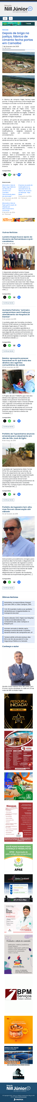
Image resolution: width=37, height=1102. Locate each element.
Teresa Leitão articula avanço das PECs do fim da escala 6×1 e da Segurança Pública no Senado (17, 639)
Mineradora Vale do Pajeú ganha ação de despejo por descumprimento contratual (9, 207)
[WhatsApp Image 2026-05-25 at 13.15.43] (18, 750)
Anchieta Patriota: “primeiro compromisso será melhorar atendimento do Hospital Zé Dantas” (16, 313)
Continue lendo (8, 303)
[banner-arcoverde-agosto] (18, 220)
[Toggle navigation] (5, 18)
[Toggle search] (11, 18)
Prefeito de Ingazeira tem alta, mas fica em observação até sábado (17, 509)
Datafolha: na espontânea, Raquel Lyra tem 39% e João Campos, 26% (17, 604)
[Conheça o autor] (18, 668)
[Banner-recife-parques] (18, 786)
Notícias (5, 30)
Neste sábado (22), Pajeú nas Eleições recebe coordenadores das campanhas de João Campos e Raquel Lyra (19, 621)
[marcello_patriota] (18, 1074)
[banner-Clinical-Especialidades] (18, 822)
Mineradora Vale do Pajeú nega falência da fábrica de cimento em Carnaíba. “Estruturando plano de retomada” (8, 190)
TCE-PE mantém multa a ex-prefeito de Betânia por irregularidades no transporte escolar (18, 611)
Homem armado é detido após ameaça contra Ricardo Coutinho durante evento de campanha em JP (18, 630)
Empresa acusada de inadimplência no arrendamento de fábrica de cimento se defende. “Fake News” (25, 189)
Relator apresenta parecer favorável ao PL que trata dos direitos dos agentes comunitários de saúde (16, 361)
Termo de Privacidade (20, 1097)
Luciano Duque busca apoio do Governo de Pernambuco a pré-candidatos (17, 239)
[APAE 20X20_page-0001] (18, 858)
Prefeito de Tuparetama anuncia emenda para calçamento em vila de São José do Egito (18, 436)
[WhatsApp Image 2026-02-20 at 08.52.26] (18, 711)
